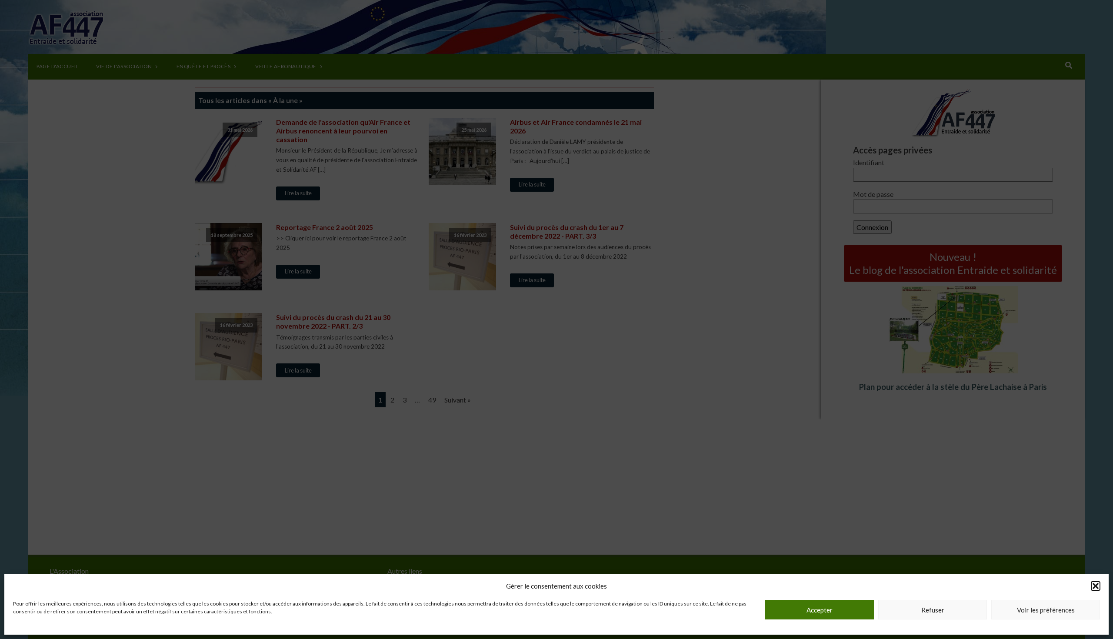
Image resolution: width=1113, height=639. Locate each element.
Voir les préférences (1046, 610)
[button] (1095, 586)
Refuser (932, 610)
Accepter (819, 610)
